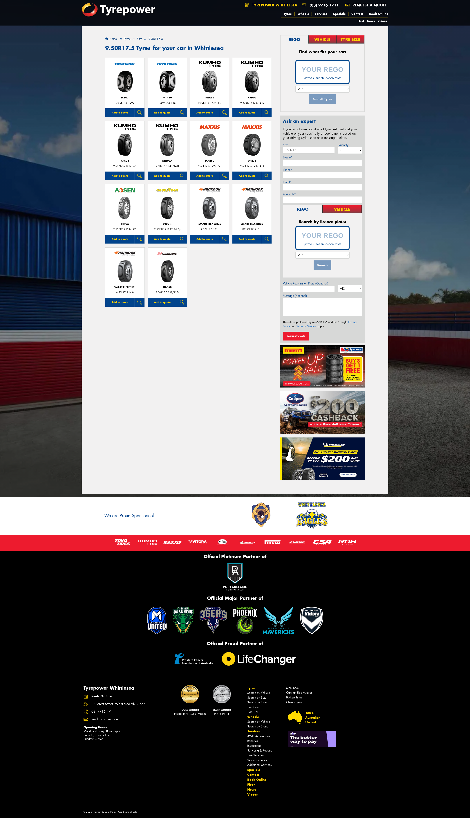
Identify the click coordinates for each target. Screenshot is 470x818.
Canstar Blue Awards (299, 693)
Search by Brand (257, 702)
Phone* (287, 170)
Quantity (343, 145)
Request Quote (296, 336)
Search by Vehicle (258, 693)
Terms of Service (306, 326)
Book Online (378, 14)
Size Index (292, 688)
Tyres (288, 14)
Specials (339, 14)
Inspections (254, 746)
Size (285, 145)
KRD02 (252, 97)
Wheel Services (257, 760)
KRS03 (125, 160)
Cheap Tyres (294, 702)
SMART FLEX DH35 (252, 224)
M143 (125, 97)
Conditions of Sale (127, 811)
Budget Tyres (294, 697)
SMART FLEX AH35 (209, 224)
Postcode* (289, 194)
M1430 (167, 97)
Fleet (361, 21)
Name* (287, 157)
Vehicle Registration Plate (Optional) (305, 283)
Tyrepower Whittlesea (274, 5)
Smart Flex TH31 (125, 287)
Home (113, 39)
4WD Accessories (258, 736)
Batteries (252, 741)
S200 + (167, 224)
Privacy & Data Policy (105, 811)
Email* (287, 182)
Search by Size (256, 698)
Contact (357, 14)
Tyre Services (255, 755)
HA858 (167, 287)
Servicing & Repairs (259, 750)
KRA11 (209, 97)
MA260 (209, 160)
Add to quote (120, 112)
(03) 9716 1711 (324, 5)
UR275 (252, 160)
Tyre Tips (252, 712)
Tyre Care (253, 707)
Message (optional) (295, 296)
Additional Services (259, 765)
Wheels (303, 14)
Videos (382, 21)
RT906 (125, 224)
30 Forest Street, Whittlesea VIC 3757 (118, 704)
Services (321, 14)
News (371, 21)
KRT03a (167, 160)
